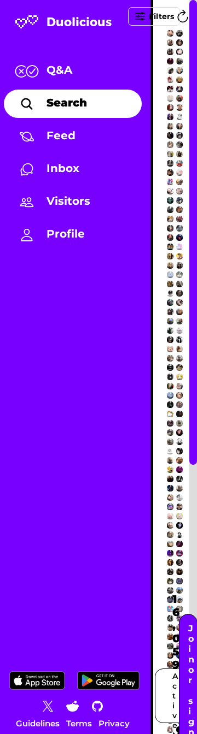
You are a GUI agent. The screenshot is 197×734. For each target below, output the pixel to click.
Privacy (114, 723)
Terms (79, 723)
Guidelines (38, 723)
